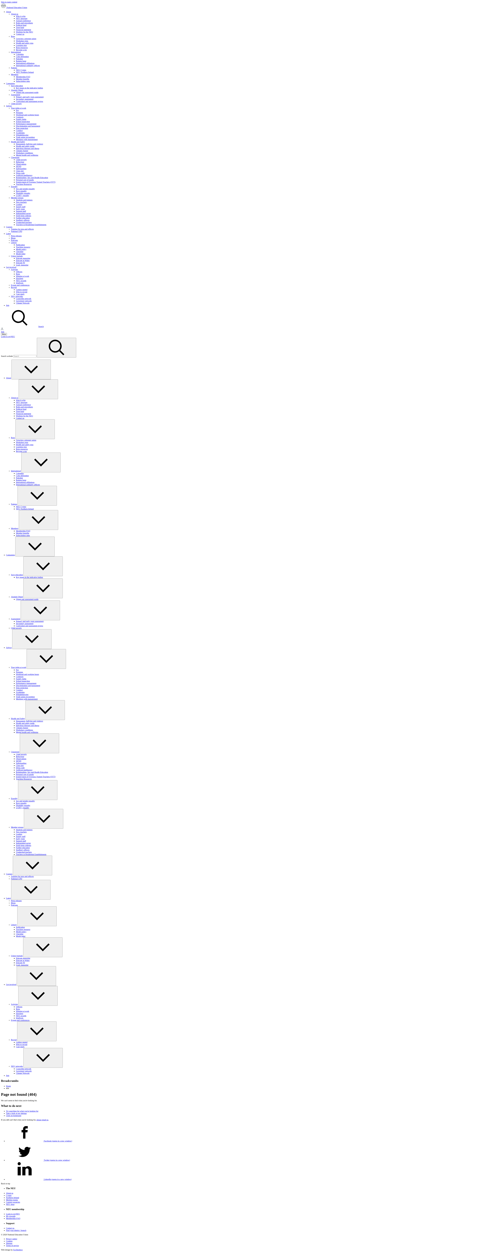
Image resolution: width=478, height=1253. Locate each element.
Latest (8, 234)
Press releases (16, 236)
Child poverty (16, 104)
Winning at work (22, 276)
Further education (23, 218)
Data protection (22, 128)
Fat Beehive (18, 1250)
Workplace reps (22, 41)
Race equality (21, 191)
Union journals (17, 256)
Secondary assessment (24, 99)
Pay (17, 110)
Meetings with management (27, 139)
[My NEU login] (2, 329)
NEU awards (21, 281)
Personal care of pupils (25, 180)
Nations (14, 68)
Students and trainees (24, 200)
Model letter (20, 254)
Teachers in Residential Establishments (31, 225)
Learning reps (21, 45)
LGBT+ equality (22, 195)
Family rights (21, 119)
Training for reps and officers (22, 229)
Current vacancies (13, 1202)
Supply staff (20, 207)
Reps (13, 36)
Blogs (13, 238)
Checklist (19, 252)
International (16, 52)
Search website (7, 356)
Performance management (26, 124)
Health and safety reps (24, 43)
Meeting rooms (12, 1200)
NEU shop (10, 1204)
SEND (18, 166)
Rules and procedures (24, 23)
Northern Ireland (12, 1198)
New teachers (21, 202)
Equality (14, 187)
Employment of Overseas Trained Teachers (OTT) (36, 182)
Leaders (19, 204)
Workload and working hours (27, 115)
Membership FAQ (23, 77)
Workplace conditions (24, 153)
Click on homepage (13, 1116)
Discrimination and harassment (28, 126)
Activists (14, 269)
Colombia (20, 54)
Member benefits (22, 79)
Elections (19, 278)
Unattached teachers (24, 222)
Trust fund (20, 27)
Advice (9, 106)
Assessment (15, 95)
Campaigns (10, 83)
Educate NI (20, 263)
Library (14, 243)
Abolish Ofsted (17, 90)
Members (14, 74)
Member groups (17, 198)
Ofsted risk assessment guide (27, 92)
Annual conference (23, 21)
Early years (20, 209)
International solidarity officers (28, 65)
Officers (19, 272)
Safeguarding (21, 169)
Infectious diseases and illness (27, 148)
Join (7, 305)
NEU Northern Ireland (25, 72)
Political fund (21, 25)
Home (8, 1086)
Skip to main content (9, 2)
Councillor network (23, 299)
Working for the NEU (24, 32)
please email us (42, 1120)
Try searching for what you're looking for (22, 1111)
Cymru (8, 1195)
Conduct (19, 130)
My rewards (10, 1216)
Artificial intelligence (24, 175)
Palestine (19, 59)
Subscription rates (23, 81)
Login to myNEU (8, 337)
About (8, 12)
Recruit (14, 287)
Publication (20, 245)
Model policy (21, 249)
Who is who (21, 16)
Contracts (19, 117)
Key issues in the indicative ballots (29, 88)
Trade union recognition (25, 137)
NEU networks (17, 296)
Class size (20, 171)
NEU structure (21, 18)
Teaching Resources (24, 184)
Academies (20, 133)
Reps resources (22, 48)
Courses (9, 227)
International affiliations (25, 63)
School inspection (23, 122)
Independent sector (23, 213)
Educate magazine (23, 258)
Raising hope (21, 61)
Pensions (19, 113)
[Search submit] (56, 348)
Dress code (20, 173)
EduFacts (19, 283)
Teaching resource (23, 247)
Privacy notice (11, 1239)
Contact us (20, 34)
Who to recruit (21, 292)
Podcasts (14, 240)
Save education (17, 86)
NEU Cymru (21, 70)
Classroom (15, 157)
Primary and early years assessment (30, 97)
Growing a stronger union (26, 39)
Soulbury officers (23, 220)
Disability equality (23, 193)
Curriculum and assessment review (29, 101)
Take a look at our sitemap (16, 1113)
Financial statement (23, 30)
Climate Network (23, 303)
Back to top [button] (5, 1184)
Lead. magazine (22, 265)
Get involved (11, 267)
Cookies (9, 1241)
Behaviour (20, 162)
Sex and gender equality (25, 189)
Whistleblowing (22, 135)
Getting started (21, 290)
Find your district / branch (16, 1230)
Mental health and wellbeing (27, 155)
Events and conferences (20, 285)
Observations (21, 164)
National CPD (16, 231)
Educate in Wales (23, 260)
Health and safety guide (25, 146)
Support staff (21, 211)
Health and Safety (18, 142)
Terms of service (12, 1246)
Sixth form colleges (23, 216)
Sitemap (9, 1243)
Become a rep (21, 50)
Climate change (22, 151)
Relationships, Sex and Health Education (32, 178)
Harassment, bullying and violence (29, 144)
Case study (20, 294)
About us (14, 14)
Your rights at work (18, 108)
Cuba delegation (22, 57)
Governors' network (24, 301)
